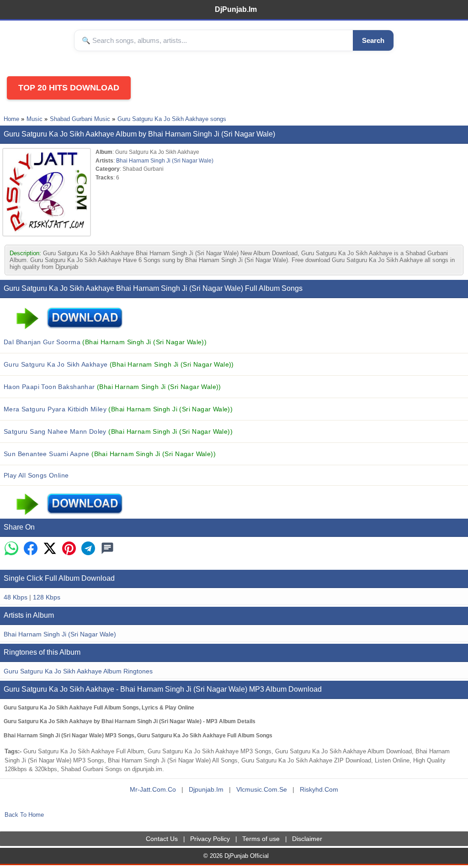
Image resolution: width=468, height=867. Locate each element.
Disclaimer (307, 838)
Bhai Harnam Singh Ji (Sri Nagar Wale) (164, 160)
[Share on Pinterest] (69, 549)
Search (373, 40)
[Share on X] (50, 549)
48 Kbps (15, 597)
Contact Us (162, 838)
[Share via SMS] (107, 549)
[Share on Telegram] (88, 549)
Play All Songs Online (36, 475)
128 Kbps (46, 597)
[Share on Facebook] (30, 549)
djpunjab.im (206, 789)
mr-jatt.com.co (153, 789)
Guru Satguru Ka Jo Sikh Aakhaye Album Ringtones (78, 671)
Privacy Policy (210, 838)
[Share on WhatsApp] (11, 549)
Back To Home (24, 814)
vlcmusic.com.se (261, 789)
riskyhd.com (319, 789)
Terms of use (261, 838)
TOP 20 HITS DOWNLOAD (68, 87)
